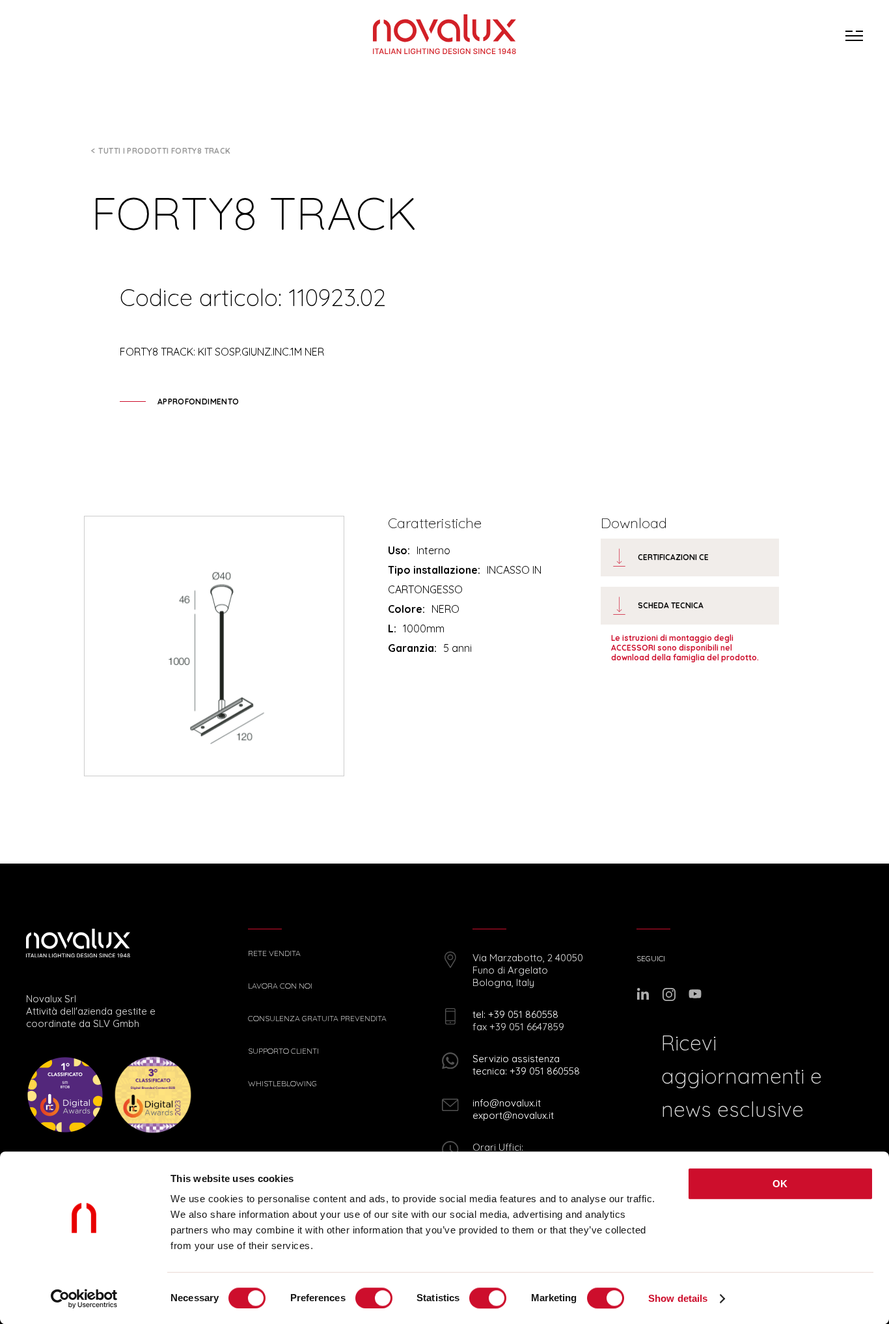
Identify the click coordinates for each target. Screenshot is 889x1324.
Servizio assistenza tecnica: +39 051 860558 (526, 1064)
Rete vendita (274, 953)
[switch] (373, 1298)
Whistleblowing (282, 1083)
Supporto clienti (283, 1051)
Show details (677, 1298)
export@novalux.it (513, 1115)
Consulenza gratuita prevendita (317, 1018)
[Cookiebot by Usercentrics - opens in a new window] (84, 1298)
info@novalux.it (506, 1103)
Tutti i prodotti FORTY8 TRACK (164, 151)
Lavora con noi (280, 986)
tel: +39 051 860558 (515, 1014)
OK (780, 1183)
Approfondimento (198, 401)
